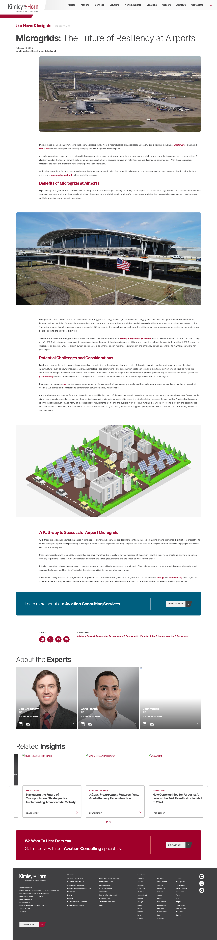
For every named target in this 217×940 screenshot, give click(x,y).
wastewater (180, 144)
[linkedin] (201, 876)
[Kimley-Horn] (23, 9)
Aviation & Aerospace (177, 636)
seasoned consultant (61, 175)
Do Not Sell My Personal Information (33, 905)
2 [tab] (110, 822)
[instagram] (201, 883)
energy (160, 577)
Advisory (81, 636)
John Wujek (50, 51)
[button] (46, 698)
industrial (44, 148)
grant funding (46, 376)
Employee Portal (25, 899)
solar (64, 383)
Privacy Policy (24, 902)
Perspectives (62, 26)
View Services (175, 603)
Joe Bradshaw (23, 51)
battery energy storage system (135, 338)
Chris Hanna (37, 51)
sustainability (175, 577)
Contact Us (174, 845)
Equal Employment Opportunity (31, 896)
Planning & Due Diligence (152, 636)
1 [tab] (107, 822)
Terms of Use (24, 908)
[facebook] (201, 890)
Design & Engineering (97, 636)
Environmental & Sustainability (124, 636)
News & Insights (33, 25)
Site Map (22, 911)
